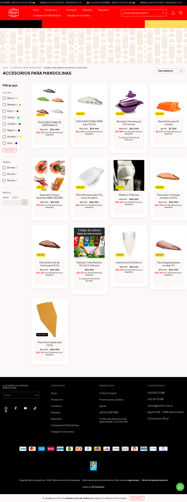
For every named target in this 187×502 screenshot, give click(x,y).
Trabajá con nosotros (78, 15)
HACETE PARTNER (108, 412)
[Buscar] (163, 13)
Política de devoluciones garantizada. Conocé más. (113, 420)
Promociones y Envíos (111, 399)
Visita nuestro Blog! (158, 418)
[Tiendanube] (93, 487)
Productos (51, 10)
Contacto (71, 10)
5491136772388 (156, 392)
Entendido (137, 498)
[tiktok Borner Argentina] (35, 408)
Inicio (36, 10)
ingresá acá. (133, 480)
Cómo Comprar (108, 393)
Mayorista (103, 10)
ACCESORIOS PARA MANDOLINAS (26, 68)
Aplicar (24, 202)
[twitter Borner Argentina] (6, 411)
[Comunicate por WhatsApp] (180, 487)
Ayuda (102, 406)
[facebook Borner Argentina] (15, 408)
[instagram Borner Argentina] (6, 408)
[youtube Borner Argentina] (25, 408)
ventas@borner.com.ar (160, 405)
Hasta (15, 197)
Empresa (87, 10)
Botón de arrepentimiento (155, 480)
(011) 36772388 (156, 399)
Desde (6, 197)
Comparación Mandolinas (47, 15)
